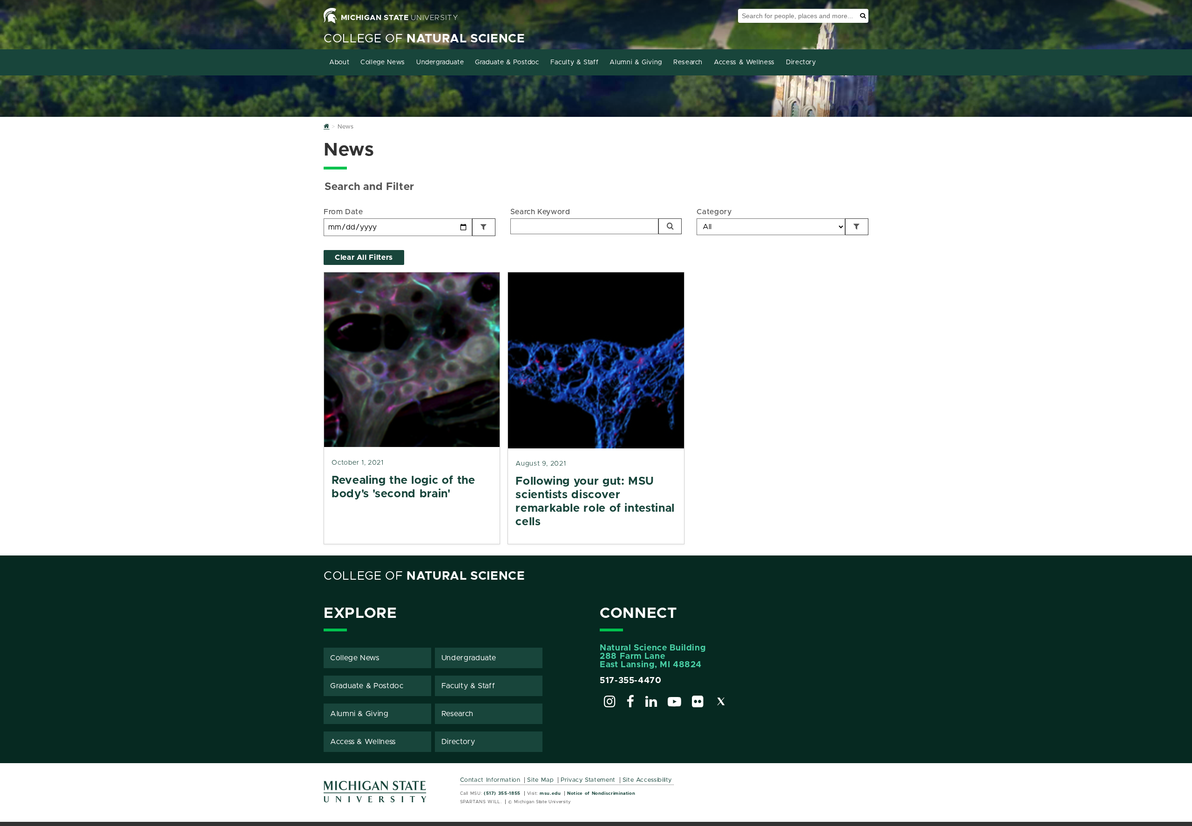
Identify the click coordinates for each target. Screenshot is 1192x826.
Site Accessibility (647, 780)
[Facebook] (630, 703)
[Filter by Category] (856, 226)
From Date (343, 212)
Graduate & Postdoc (507, 62)
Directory (801, 62)
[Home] (327, 127)
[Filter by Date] (483, 227)
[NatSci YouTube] (675, 703)
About (339, 62)
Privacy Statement (588, 780)
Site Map (540, 780)
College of (424, 39)
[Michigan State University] (375, 795)
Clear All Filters (364, 257)
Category (714, 212)
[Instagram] (610, 703)
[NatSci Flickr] (698, 703)
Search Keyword (540, 212)
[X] (721, 703)
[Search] (670, 226)
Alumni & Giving (636, 62)
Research (688, 62)
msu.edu (550, 793)
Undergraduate (440, 62)
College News (382, 62)
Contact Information (490, 780)
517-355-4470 (631, 681)
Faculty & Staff (574, 62)
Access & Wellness (744, 62)
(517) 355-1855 (502, 793)
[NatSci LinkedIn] (651, 703)
